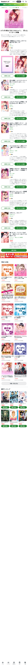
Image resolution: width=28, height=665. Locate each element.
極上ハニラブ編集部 (19, 237)
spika (16, 150)
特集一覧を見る (14, 383)
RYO (10, 173)
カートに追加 (22, 75)
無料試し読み (7, 75)
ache (13, 173)
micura (11, 105)
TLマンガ (11, 45)
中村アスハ (12, 150)
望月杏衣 (11, 194)
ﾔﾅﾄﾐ (10, 44)
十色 (10, 83)
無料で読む (14, 250)
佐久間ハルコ (12, 214)
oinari (13, 83)
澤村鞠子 (11, 127)
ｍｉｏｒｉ (12, 237)
